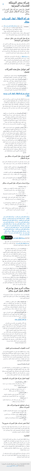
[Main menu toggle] (3, 4)
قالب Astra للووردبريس (12, 465)
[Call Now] (3, 237)
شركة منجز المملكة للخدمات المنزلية (19, 4)
